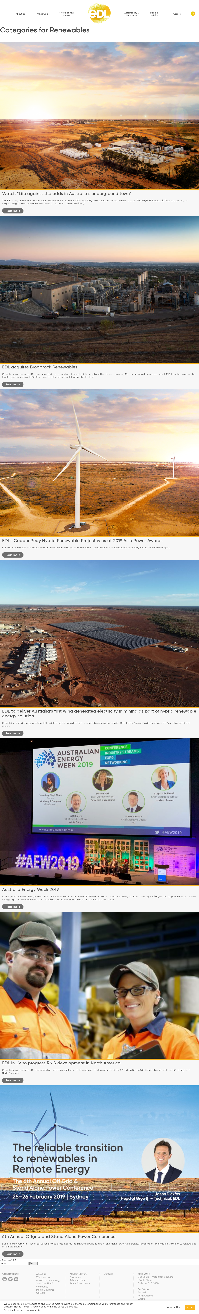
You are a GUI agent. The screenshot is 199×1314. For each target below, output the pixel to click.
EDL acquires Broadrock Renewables (39, 367)
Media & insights (154, 14)
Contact (108, 1274)
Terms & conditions (80, 1283)
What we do (43, 14)
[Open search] (193, 13)
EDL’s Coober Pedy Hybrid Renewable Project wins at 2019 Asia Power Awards (82, 541)
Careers (177, 14)
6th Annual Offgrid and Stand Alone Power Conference (59, 1237)
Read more (13, 211)
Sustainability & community (131, 14)
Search (33, 1263)
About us (20, 14)
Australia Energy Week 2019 (30, 890)
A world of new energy (66, 14)
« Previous (5, 1260)
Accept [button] (190, 1307)
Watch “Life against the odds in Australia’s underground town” (67, 194)
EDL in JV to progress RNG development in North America (61, 1063)
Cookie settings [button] (174, 1307)
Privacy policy (77, 1280)
